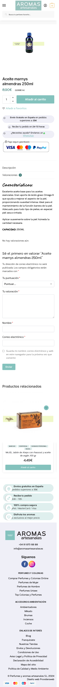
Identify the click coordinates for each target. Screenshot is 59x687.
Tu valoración (10, 291)
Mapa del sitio (28, 664)
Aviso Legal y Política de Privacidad (28, 656)
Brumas (28, 615)
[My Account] (45, 5)
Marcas (12, 446)
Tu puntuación (11, 278)
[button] (51, 5)
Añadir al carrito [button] (28, 467)
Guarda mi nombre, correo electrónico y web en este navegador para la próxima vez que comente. (29, 354)
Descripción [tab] (9, 167)
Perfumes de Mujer (28, 582)
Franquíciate (28, 640)
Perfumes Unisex (28, 590)
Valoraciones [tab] (11, 175)
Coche (28, 623)
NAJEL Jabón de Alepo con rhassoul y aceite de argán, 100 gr (28, 454)
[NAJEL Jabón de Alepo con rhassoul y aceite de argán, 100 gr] (28, 417)
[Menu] (4, 5)
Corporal (23, 446)
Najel (28, 449)
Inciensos (28, 619)
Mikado (28, 611)
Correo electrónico (13, 337)
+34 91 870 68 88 (28, 544)
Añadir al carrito (35, 99)
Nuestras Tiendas (28, 644)
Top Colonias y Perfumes (28, 594)
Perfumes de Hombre (28, 586)
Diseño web (33, 679)
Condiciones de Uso (28, 652)
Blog (28, 636)
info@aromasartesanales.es (28, 548)
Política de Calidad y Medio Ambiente (28, 668)
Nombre (7, 323)
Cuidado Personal (39, 446)
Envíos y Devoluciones (28, 648)
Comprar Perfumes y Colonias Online (28, 578)
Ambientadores (28, 607)
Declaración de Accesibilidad (28, 660)
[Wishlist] (46, 407)
